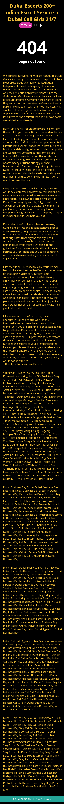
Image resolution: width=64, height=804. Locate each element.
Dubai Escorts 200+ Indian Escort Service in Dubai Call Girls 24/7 (32, 12)
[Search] (36, 25)
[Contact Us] (42, 25)
